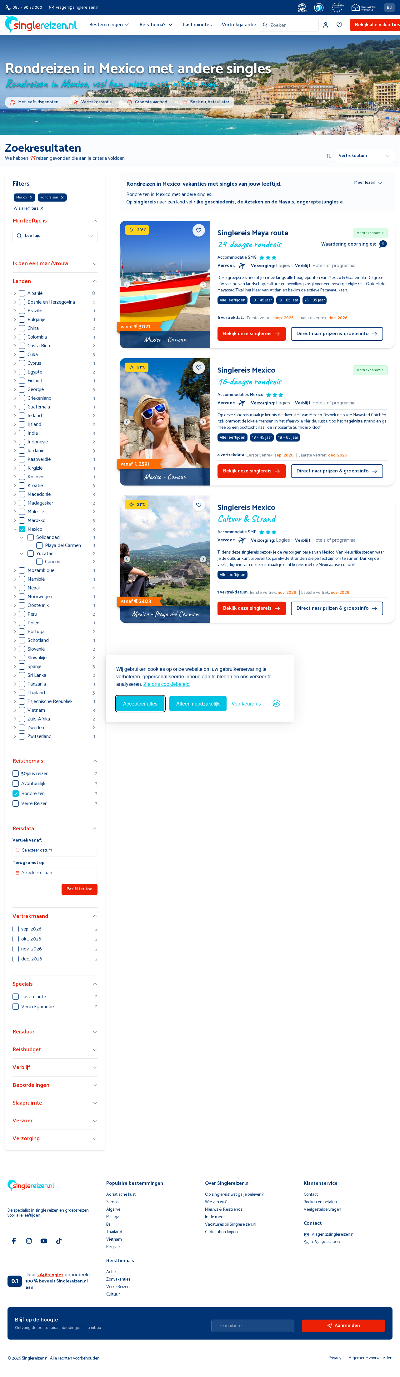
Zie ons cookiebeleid (166, 683)
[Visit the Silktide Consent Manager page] (276, 703)
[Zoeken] (265, 25)
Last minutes (197, 25)
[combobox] (289, 25)
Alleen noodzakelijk (198, 703)
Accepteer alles (140, 703)
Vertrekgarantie (239, 25)
